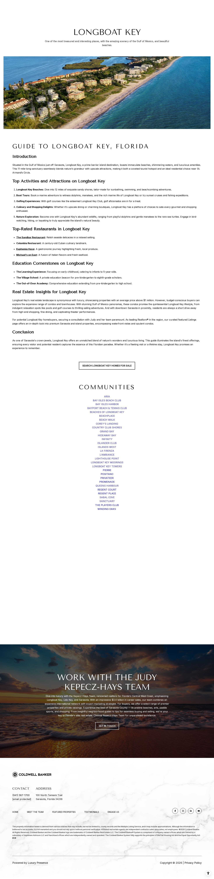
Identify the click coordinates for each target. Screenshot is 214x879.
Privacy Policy (193, 862)
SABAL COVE (107, 497)
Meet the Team (35, 812)
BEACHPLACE (107, 415)
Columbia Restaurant (28, 243)
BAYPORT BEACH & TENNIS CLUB (107, 408)
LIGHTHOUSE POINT (107, 458)
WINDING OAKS (107, 509)
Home (15, 812)
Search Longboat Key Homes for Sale (107, 365)
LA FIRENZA (107, 450)
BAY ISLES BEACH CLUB (107, 400)
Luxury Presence (38, 862)
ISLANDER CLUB (107, 443)
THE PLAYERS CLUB (107, 505)
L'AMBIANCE (107, 454)
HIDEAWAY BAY (107, 435)
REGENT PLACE (107, 493)
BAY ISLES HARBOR (107, 404)
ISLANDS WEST (107, 447)
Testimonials (91, 812)
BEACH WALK (107, 419)
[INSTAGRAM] (183, 811)
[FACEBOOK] (175, 811)
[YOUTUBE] (199, 811)
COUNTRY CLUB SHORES (107, 427)
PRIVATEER (107, 478)
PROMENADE (107, 481)
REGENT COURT (107, 489)
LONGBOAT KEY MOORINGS (107, 462)
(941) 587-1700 (21, 795)
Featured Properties (64, 812)
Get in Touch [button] (107, 725)
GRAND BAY (107, 431)
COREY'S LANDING (107, 423)
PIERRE (107, 470)
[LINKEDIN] (191, 811)
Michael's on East (26, 254)
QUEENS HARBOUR (107, 485)
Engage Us (113, 812)
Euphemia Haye (25, 249)
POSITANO (107, 474)
